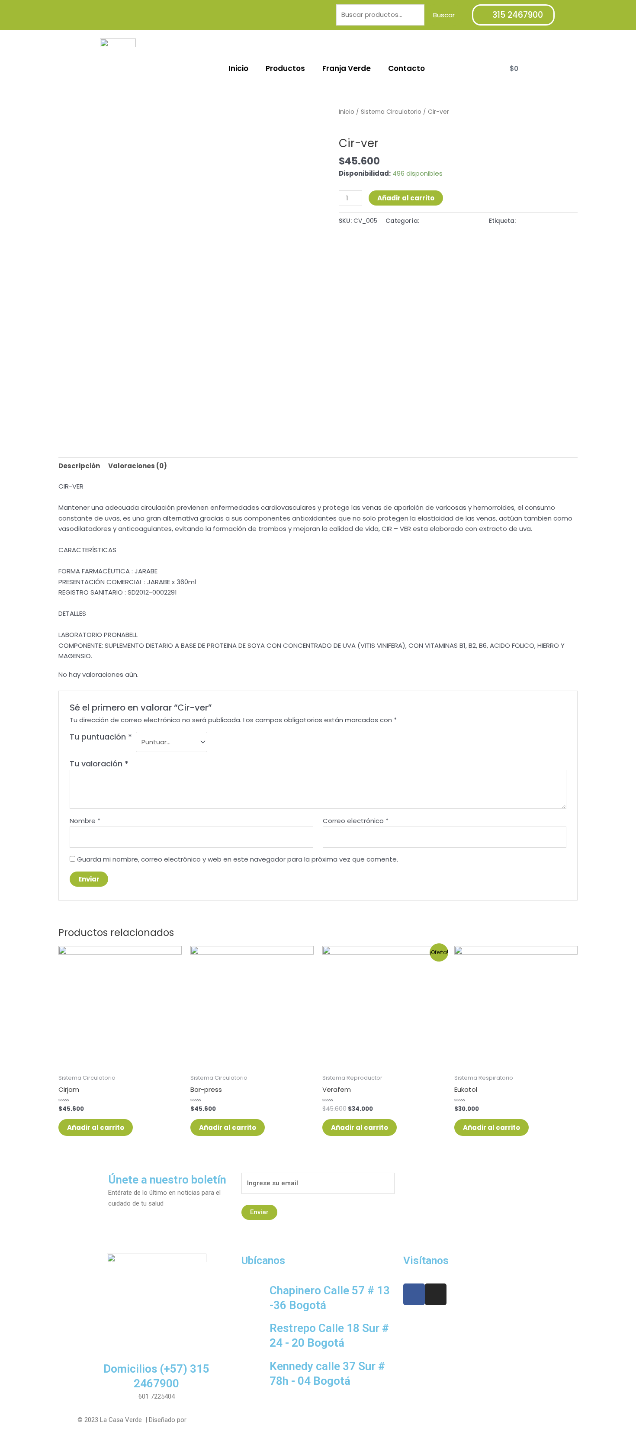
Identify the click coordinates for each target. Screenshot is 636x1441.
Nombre (85, 820)
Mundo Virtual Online (217, 1420)
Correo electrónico (356, 820)
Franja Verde (346, 68)
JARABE (527, 221)
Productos (285, 68)
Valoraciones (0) (137, 465)
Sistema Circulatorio (391, 112)
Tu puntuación (101, 737)
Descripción (79, 465)
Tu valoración (99, 763)
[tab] (79, 466)
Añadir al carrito (405, 198)
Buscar (444, 14)
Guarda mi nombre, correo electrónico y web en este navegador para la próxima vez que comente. (237, 859)
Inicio (238, 68)
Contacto (406, 68)
